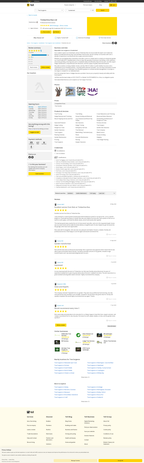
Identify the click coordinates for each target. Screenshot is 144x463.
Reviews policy (107, 438)
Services (30, 417)
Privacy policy (107, 425)
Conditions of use (108, 434)
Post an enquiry (31, 425)
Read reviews (33, 67)
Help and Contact (32, 438)
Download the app (88, 1)
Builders (48, 421)
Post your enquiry (87, 5)
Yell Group (107, 417)
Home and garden (70, 442)
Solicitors (48, 444)
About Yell (106, 421)
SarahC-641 (60, 305)
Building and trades (70, 425)
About (86, 444)
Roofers (48, 429)
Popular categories (69, 5)
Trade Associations (32, 434)
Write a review (64, 25)
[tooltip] (93, 10)
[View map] (39, 87)
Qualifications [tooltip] (62, 157)
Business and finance (71, 429)
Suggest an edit (34, 132)
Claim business (39, 174)
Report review (112, 234)
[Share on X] (116, 43)
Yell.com (29, 1)
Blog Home (68, 421)
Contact (86, 440)
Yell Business (36, 1)
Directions (69, 28)
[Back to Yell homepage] (30, 5)
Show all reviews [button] (112, 326)
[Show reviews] (34, 51)
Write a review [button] (45, 67)
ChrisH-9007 (60, 204)
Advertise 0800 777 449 (110, 1)
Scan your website (89, 431)
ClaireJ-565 (60, 241)
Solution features (89, 435)
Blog (100, 5)
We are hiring (31, 442)
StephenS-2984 (61, 284)
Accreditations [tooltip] (61, 151)
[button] (62, 10)
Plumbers (49, 425)
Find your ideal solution (90, 427)
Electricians (49, 434)
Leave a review (31, 429)
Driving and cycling (70, 434)
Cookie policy (107, 429)
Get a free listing (97, 1)
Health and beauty (70, 438)
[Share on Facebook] (113, 43)
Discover (49, 417)
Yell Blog (68, 417)
